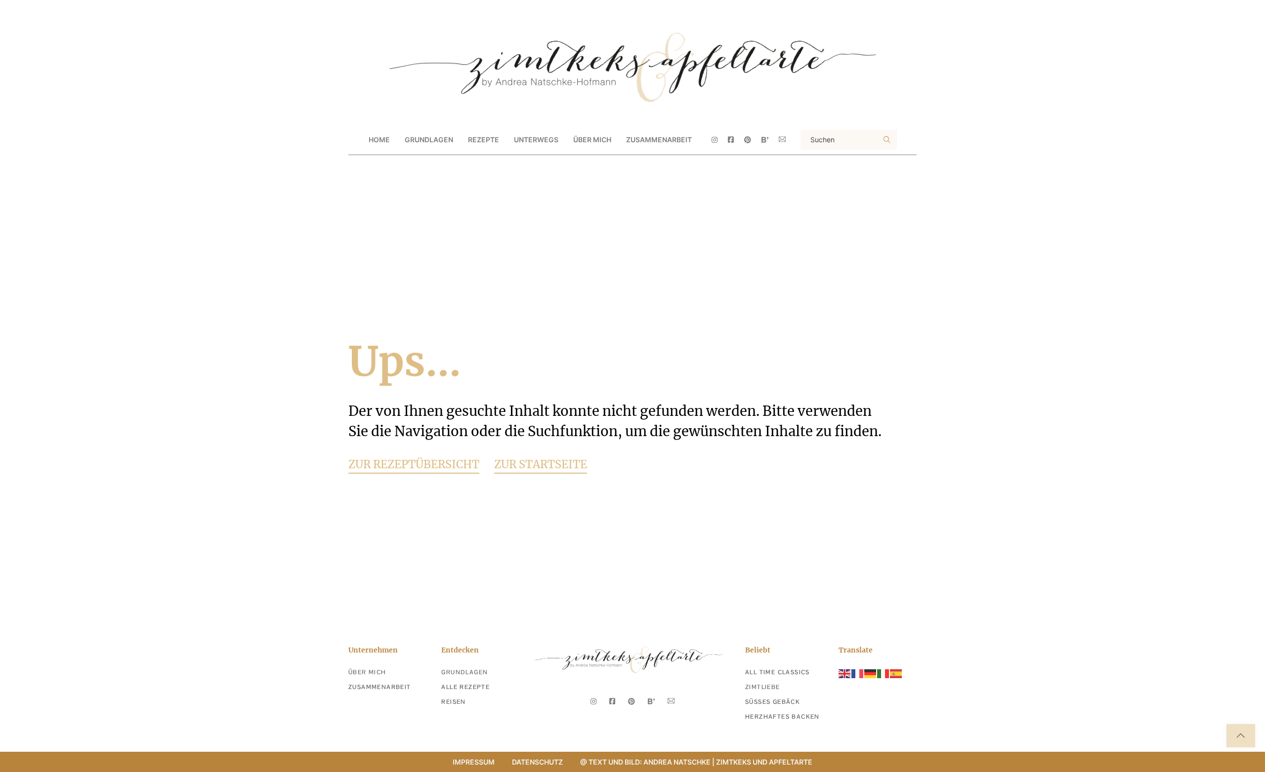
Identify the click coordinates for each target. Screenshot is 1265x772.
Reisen (453, 702)
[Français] (857, 673)
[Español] (896, 673)
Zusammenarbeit (659, 139)
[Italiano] (883, 673)
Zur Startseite (540, 464)
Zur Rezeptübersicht (413, 464)
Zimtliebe (762, 687)
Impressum (474, 762)
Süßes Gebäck (772, 702)
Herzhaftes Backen (782, 717)
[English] (845, 673)
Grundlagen (464, 672)
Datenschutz (537, 762)
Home (379, 139)
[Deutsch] (870, 673)
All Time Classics (777, 672)
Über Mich (592, 139)
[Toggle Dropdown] (461, 139)
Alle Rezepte (465, 687)
